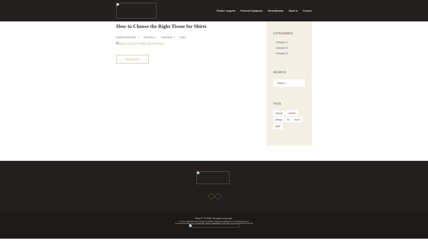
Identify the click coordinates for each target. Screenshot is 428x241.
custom (292, 113)
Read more (132, 59)
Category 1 (282, 42)
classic (279, 113)
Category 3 (282, 53)
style (277, 126)
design (278, 119)
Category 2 (282, 47)
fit (288, 119)
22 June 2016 (129, 37)
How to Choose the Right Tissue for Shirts (161, 26)
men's (297, 119)
